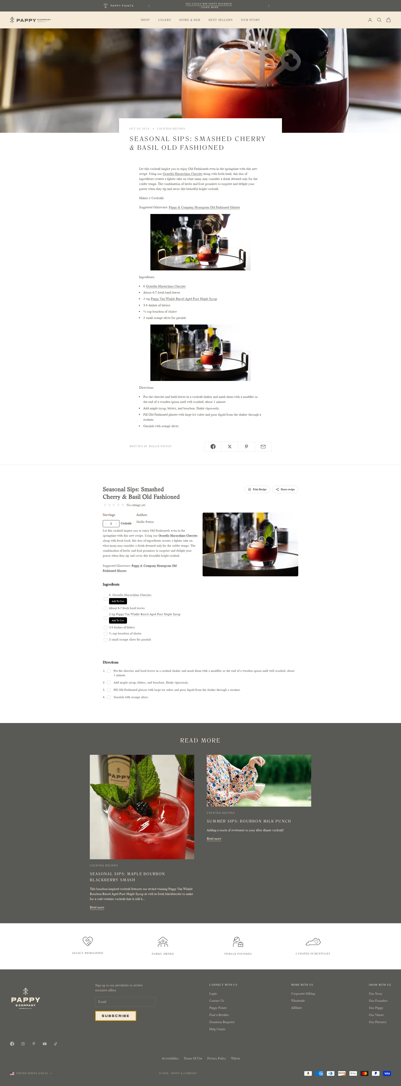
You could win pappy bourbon (209, 4)
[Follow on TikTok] (55, 1044)
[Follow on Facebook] (12, 1044)
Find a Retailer (219, 1015)
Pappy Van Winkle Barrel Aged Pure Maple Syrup (184, 299)
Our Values (376, 1015)
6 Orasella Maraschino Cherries (130, 595)
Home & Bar (189, 20)
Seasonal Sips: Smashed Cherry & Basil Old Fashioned (141, 493)
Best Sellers (221, 20)
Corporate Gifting (303, 994)
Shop (145, 20)
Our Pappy (376, 1008)
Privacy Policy (216, 1058)
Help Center (217, 1029)
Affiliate (296, 1008)
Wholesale (298, 1001)
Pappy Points (218, 1008)
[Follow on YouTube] (45, 1044)
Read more (97, 907)
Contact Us (216, 1001)
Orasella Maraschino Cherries (182, 174)
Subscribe (116, 1015)
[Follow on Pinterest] (34, 1044)
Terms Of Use (193, 1058)
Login (213, 994)
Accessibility (170, 1058)
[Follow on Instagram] (23, 1044)
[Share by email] (263, 446)
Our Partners (377, 1022)
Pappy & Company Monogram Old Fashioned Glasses (204, 207)
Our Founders (378, 1001)
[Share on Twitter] (229, 446)
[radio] (105, 505)
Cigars (164, 20)
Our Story (250, 20)
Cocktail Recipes (171, 128)
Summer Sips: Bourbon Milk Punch (249, 821)
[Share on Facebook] (213, 446)
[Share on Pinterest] (246, 446)
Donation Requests (222, 1022)
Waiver (235, 1058)
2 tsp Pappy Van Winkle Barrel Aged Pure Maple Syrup (144, 614)
